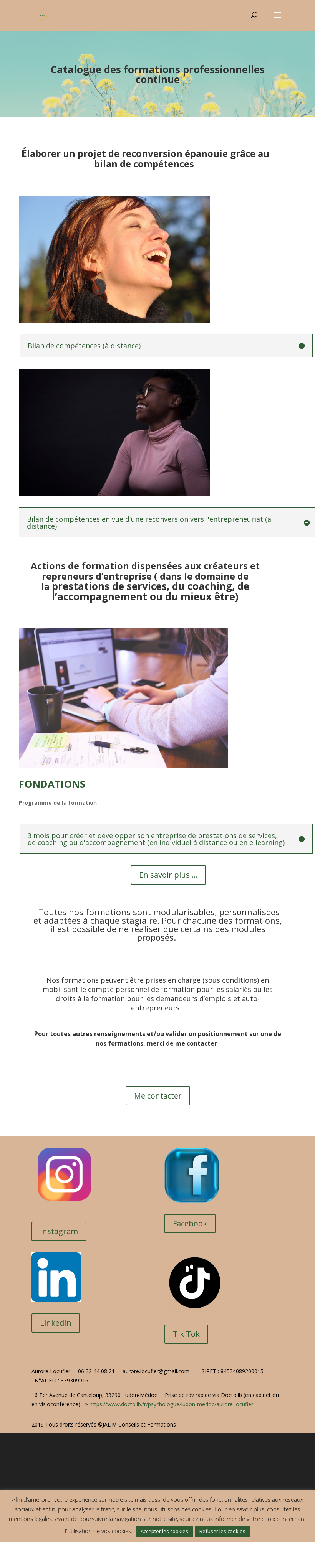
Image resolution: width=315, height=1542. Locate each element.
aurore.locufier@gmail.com (156, 1371)
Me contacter (158, 1096)
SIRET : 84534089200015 (233, 1371)
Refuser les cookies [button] (222, 1531)
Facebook (190, 1223)
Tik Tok (186, 1334)
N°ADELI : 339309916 (63, 1380)
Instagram (59, 1231)
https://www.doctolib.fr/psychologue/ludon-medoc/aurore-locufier (171, 1404)
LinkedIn (55, 1323)
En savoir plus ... (168, 875)
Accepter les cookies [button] (164, 1531)
